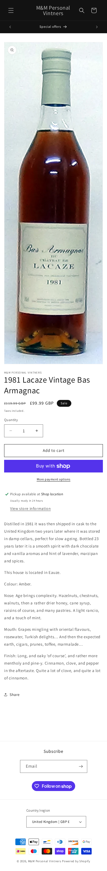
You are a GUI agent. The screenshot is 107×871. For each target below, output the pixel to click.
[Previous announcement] (10, 27)
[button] (11, 10)
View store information (30, 508)
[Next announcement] (97, 27)
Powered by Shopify (76, 861)
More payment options (54, 479)
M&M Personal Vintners (44, 861)
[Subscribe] (81, 766)
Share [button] (15, 694)
